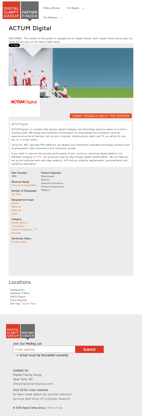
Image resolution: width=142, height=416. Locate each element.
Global (14, 203)
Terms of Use (55, 407)
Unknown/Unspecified (23, 185)
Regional (16, 210)
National (16, 206)
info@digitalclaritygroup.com (33, 383)
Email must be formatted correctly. (44, 355)
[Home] (21, 11)
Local (14, 213)
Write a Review (51, 8)
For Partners (48, 18)
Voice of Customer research (51, 398)
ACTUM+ (37, 156)
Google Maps (28, 303)
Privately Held (18, 241)
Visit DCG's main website (30, 390)
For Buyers (71, 8)
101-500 (16, 194)
